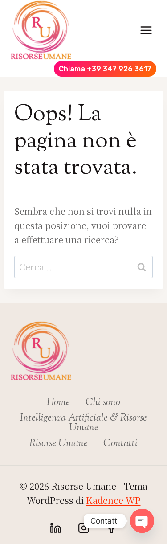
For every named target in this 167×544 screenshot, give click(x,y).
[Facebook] (111, 528)
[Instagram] (83, 528)
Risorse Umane (58, 444)
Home (58, 403)
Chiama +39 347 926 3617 (105, 69)
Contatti (120, 444)
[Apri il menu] (145, 30)
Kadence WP (113, 500)
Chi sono (103, 403)
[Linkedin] (55, 528)
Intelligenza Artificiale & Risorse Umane (83, 423)
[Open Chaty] (142, 521)
